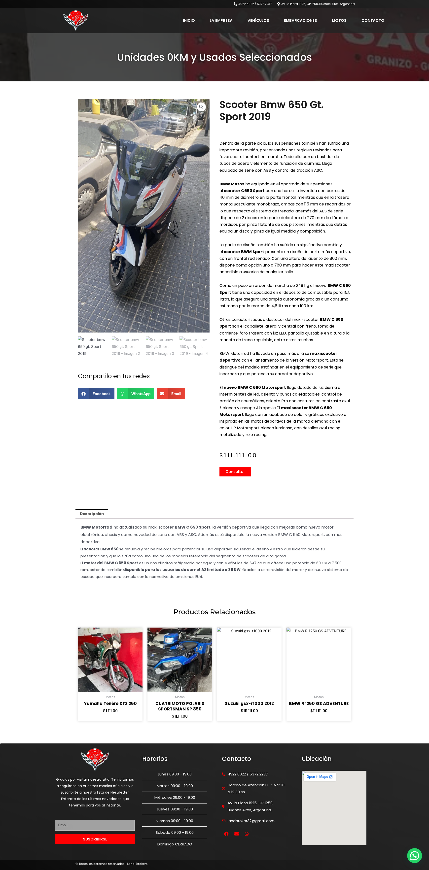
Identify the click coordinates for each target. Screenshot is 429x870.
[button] (201, 106)
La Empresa (221, 20)
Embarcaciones (300, 20)
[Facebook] (226, 833)
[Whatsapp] (246, 833)
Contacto (372, 20)
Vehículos (258, 20)
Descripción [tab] (92, 513)
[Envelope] (236, 833)
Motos (339, 20)
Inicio (189, 20)
